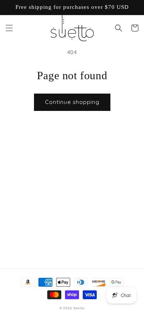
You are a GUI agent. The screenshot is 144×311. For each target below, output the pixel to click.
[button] (9, 28)
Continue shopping (72, 101)
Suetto (79, 308)
